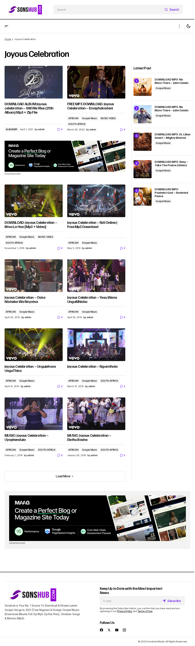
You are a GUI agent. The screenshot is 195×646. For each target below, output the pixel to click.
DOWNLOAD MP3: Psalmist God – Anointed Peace (171, 193)
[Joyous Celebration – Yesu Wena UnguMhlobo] (96, 275)
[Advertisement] (65, 156)
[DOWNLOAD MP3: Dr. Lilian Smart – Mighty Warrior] (142, 142)
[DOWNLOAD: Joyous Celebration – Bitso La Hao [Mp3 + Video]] (34, 201)
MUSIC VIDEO (108, 118)
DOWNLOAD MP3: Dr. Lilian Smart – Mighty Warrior (172, 136)
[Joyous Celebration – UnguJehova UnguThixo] (34, 344)
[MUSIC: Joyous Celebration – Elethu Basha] (96, 413)
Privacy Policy (124, 611)
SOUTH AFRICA (77, 124)
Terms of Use (145, 611)
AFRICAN (73, 118)
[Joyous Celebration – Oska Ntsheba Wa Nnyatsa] (34, 275)
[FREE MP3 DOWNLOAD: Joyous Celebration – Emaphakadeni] (96, 82)
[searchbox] (108, 9)
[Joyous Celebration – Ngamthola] (96, 344)
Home (8, 39)
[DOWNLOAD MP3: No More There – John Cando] (142, 87)
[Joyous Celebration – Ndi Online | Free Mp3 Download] (96, 201)
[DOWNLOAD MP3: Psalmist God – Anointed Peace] (142, 197)
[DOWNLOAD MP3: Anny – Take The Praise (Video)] (142, 169)
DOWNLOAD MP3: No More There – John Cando (172, 81)
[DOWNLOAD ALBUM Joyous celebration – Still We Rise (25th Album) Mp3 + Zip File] (34, 82)
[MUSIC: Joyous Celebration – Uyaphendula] (34, 413)
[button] (6, 26)
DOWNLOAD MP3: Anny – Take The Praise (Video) (171, 163)
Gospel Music (89, 118)
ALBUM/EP (11, 129)
